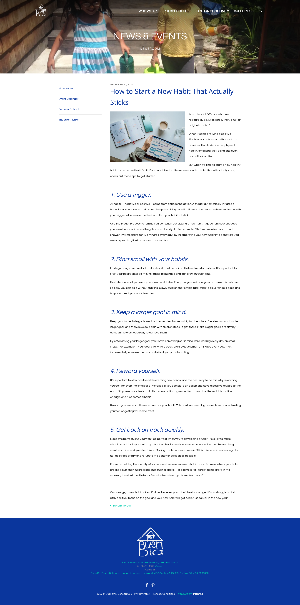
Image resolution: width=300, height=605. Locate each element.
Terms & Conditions (164, 594)
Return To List (121, 505)
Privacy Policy (142, 594)
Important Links (69, 119)
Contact (150, 569)
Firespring (197, 594)
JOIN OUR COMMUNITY (212, 11)
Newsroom (66, 88)
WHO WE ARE (149, 11)
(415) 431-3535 (145, 566)
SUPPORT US (243, 11)
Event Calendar (68, 98)
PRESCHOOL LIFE (177, 11)
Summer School (69, 109)
